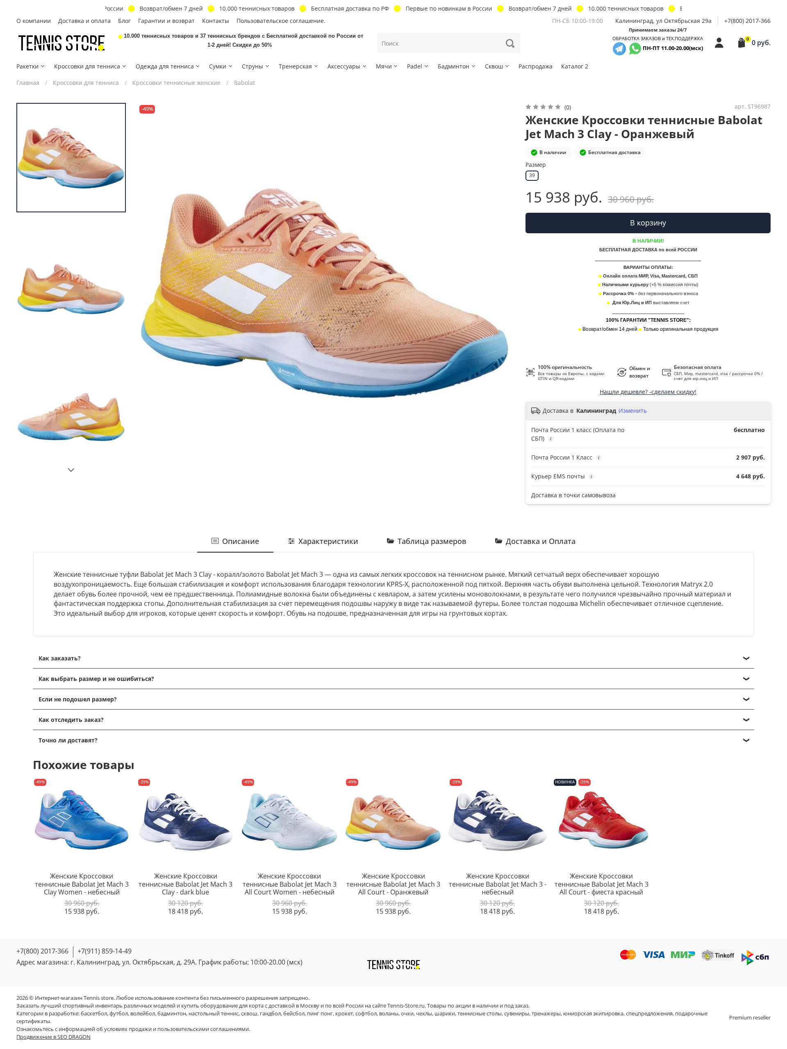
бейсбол (294, 1013)
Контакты (215, 21)
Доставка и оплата (84, 21)
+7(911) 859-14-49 (104, 951)
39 (532, 175)
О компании (33, 21)
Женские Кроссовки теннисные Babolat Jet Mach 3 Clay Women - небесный (82, 884)
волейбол (142, 1013)
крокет (344, 1013)
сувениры (516, 1013)
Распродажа (536, 66)
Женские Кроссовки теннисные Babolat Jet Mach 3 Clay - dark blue (185, 884)
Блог (124, 21)
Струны (252, 66)
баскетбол (94, 1013)
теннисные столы (479, 1013)
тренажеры (546, 1013)
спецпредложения (649, 1013)
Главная (27, 82)
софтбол (366, 1013)
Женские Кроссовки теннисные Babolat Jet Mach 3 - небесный (497, 884)
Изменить (633, 410)
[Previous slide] (151, 291)
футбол (118, 1013)
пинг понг (320, 1013)
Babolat (244, 82)
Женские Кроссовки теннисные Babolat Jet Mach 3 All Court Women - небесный (290, 884)
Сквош (494, 66)
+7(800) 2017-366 (747, 21)
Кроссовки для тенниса (87, 66)
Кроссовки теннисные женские (176, 82)
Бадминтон (453, 66)
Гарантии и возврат (166, 21)
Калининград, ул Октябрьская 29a (663, 21)
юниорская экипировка (593, 1013)
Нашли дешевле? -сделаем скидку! (648, 392)
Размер (535, 165)
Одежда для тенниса (165, 66)
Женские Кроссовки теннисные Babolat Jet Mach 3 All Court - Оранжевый (393, 884)
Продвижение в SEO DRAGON (53, 1036)
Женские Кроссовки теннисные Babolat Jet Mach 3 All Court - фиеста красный (601, 884)
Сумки (217, 66)
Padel (414, 66)
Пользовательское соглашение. (281, 21)
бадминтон (171, 1013)
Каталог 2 (574, 66)
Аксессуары (344, 66)
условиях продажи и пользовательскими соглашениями (176, 1029)
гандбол (270, 1013)
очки (407, 1013)
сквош (249, 1013)
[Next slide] (71, 470)
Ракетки (27, 66)
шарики (444, 1013)
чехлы (424, 1013)
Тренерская (295, 66)
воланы (388, 1013)
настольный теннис (214, 1013)
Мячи (384, 66)
